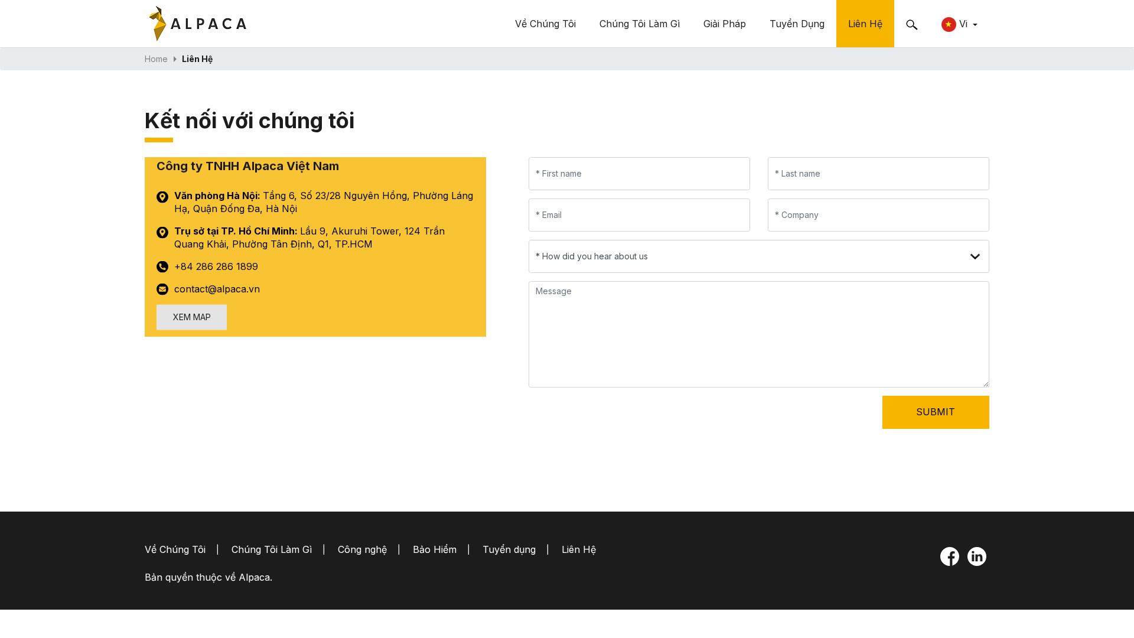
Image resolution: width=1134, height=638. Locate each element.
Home (156, 59)
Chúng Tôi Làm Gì (639, 24)
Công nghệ (362, 549)
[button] (959, 24)
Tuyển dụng (797, 24)
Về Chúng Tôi (545, 24)
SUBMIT (935, 412)
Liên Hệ (865, 24)
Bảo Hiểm (435, 549)
